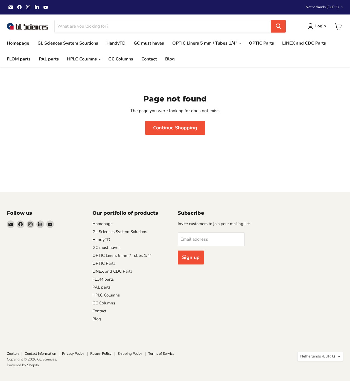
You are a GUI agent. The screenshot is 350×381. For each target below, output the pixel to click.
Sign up (191, 257)
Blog (170, 59)
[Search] (278, 26)
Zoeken (13, 353)
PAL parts (49, 59)
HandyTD (116, 43)
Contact (149, 59)
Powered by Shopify (23, 365)
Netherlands (322, 7)
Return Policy (101, 353)
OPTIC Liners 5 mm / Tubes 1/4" (205, 43)
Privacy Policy (73, 353)
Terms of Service (161, 353)
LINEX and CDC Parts (304, 43)
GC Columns (120, 59)
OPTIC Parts (261, 43)
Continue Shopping (175, 127)
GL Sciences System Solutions (67, 43)
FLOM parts (19, 59)
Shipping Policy (130, 353)
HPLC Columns (82, 59)
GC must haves (149, 43)
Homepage (18, 43)
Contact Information (40, 353)
